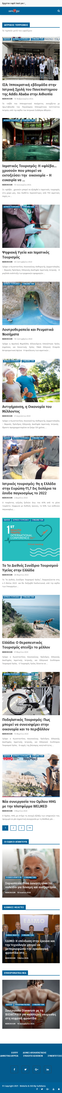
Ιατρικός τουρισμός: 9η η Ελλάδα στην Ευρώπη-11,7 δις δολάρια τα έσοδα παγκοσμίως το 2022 (29, 488)
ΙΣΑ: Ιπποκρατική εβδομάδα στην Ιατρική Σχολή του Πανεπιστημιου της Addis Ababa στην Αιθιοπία (29, 89)
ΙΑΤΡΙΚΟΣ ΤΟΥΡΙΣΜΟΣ (21, 39)
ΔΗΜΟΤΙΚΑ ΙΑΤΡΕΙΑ (9, 1056)
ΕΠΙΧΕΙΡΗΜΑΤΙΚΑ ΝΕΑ (22, 1005)
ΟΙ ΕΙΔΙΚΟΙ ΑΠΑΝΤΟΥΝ (13, 877)
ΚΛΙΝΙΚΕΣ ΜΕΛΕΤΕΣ (12, 935)
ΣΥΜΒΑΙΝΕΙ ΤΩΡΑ (37, 39)
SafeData (41, 1086)
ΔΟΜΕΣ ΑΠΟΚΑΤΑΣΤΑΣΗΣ (34, 1052)
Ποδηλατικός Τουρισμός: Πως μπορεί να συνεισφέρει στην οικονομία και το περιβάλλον (26, 724)
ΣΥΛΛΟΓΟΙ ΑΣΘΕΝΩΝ (33, 1056)
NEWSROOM (7, 99)
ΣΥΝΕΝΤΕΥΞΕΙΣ (55, 1056)
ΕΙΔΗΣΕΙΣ (7, 39)
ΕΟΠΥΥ (14, 1052)
